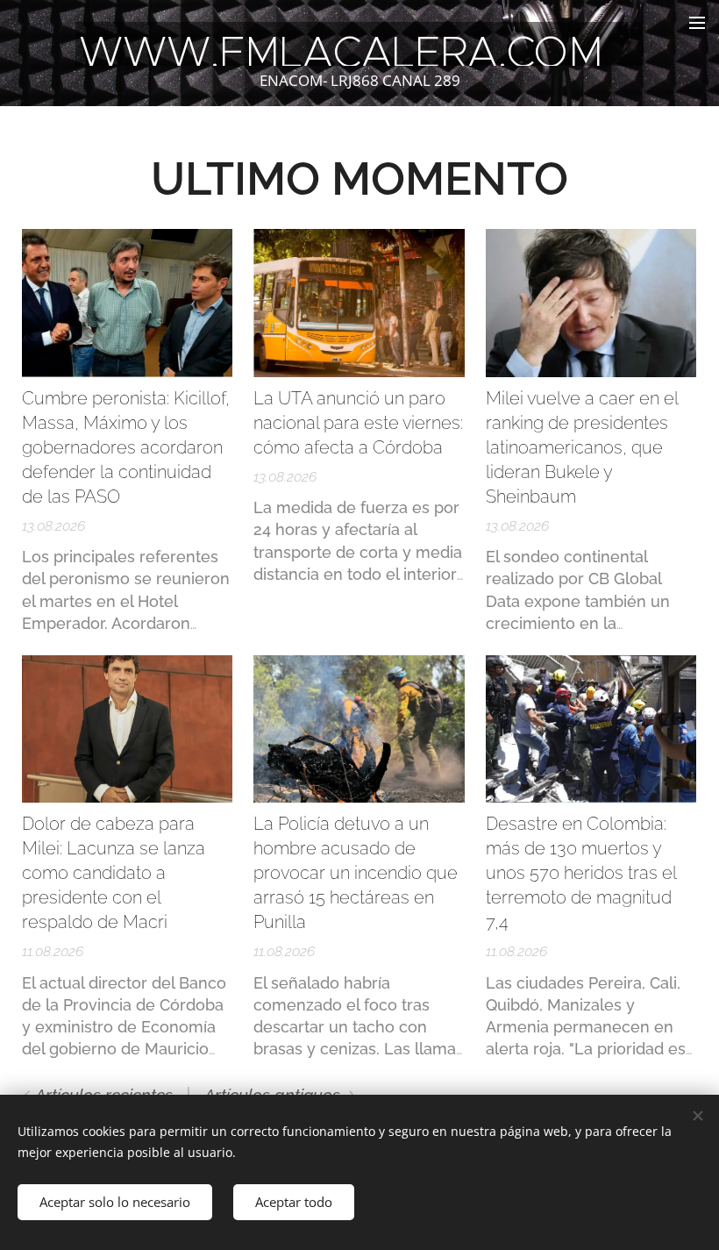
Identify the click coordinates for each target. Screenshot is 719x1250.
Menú (697, 21)
